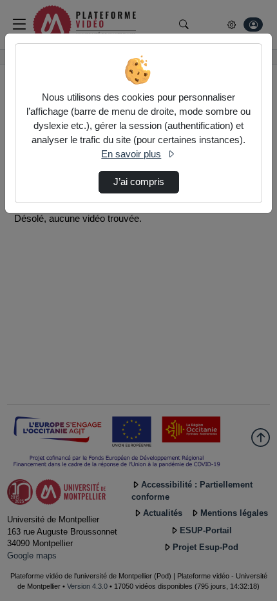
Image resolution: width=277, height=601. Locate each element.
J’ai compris (138, 182)
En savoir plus (131, 154)
